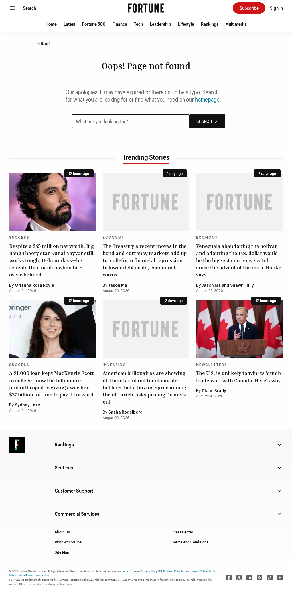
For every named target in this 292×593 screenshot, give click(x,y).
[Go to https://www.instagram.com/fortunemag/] (259, 577)
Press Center (182, 531)
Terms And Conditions (190, 541)
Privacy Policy (149, 571)
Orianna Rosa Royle (34, 286)
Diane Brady (214, 391)
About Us (62, 531)
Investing (114, 365)
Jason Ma (117, 286)
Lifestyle (186, 24)
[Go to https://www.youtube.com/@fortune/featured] (280, 577)
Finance (119, 24)
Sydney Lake (27, 405)
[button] (51, 24)
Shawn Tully (242, 286)
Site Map (62, 552)
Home (51, 24)
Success (19, 237)
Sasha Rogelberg (125, 412)
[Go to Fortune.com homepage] (146, 8)
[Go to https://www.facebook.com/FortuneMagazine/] (229, 577)
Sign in (276, 8)
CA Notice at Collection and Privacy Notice (183, 571)
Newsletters (211, 365)
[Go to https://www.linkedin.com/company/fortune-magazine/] (249, 577)
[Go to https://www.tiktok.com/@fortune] (270, 577)
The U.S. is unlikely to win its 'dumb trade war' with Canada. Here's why (238, 376)
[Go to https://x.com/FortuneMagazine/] (239, 577)
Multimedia (236, 24)
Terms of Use (128, 571)
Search (29, 8)
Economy (113, 237)
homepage (207, 99)
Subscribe (249, 8)
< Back (44, 43)
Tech (138, 24)
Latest (69, 24)
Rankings (209, 24)
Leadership (160, 24)
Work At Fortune (68, 541)
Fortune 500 (94, 24)
